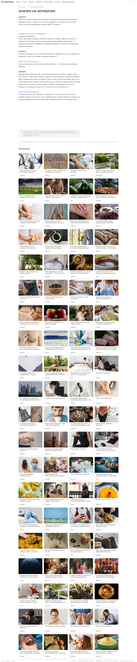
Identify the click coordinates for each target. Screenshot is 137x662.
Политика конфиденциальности (127, 660)
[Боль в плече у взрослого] (106, 621)
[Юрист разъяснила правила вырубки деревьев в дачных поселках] (56, 570)
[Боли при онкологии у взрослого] (56, 393)
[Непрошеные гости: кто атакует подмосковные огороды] (56, 190)
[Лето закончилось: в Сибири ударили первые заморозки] (81, 595)
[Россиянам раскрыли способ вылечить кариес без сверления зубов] (30, 646)
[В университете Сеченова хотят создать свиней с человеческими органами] (106, 241)
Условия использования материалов (86, 660)
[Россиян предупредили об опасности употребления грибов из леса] (81, 418)
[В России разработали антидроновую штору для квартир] (30, 367)
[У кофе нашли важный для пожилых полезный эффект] (56, 241)
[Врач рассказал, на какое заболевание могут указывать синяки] (56, 216)
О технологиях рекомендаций (111, 660)
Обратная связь (99, 660)
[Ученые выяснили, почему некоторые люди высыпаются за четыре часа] (81, 393)
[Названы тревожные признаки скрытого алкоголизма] (56, 494)
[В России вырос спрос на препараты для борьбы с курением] (106, 292)
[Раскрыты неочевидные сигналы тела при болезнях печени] (30, 216)
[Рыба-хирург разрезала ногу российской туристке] (56, 519)
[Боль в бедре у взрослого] (81, 443)
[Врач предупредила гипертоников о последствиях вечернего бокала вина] (56, 469)
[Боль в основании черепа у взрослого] (30, 621)
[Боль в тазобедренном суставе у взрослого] (30, 292)
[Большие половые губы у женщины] (81, 165)
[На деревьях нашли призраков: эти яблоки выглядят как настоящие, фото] (106, 317)
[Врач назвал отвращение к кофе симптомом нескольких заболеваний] (56, 418)
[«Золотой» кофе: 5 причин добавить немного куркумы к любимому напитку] (30, 545)
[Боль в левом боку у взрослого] (81, 469)
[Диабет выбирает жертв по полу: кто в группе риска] (81, 545)
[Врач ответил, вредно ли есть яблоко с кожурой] (56, 317)
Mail (2, 660)
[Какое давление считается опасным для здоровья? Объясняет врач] (30, 165)
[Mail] (2, 2)
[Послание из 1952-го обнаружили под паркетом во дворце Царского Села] (56, 165)
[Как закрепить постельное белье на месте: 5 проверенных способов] (81, 367)
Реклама (13, 660)
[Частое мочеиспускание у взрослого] (106, 418)
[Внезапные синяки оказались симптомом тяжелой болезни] (81, 216)
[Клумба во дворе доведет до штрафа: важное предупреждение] (30, 266)
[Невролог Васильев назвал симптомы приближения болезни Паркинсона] (56, 595)
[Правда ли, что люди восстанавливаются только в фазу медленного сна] (56, 646)
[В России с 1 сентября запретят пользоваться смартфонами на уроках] (81, 519)
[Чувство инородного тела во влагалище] (81, 292)
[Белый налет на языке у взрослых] (56, 621)
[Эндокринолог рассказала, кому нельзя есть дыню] (30, 494)
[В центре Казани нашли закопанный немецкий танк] (30, 418)
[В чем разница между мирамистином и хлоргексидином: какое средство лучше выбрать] (30, 469)
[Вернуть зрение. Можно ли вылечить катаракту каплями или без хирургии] (81, 646)
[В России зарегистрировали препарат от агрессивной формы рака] (30, 519)
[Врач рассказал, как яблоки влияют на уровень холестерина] (106, 190)
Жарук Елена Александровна (36, 33)
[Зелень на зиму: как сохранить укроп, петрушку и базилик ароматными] (106, 165)
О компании (7, 660)
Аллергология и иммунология (35, 6)
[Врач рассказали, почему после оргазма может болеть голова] (30, 317)
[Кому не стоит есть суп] (106, 494)
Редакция (74, 660)
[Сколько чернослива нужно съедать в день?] (56, 292)
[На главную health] (8, 2)
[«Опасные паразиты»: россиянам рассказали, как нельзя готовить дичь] (106, 342)
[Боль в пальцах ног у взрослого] (81, 621)
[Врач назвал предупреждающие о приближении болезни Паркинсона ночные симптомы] (106, 545)
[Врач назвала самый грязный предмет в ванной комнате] (56, 443)
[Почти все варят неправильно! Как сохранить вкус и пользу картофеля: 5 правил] (106, 646)
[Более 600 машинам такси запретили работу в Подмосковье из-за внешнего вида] (106, 469)
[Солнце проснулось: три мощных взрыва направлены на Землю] (106, 595)
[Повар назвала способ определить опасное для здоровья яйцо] (30, 241)
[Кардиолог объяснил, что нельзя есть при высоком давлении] (81, 266)
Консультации (22, 6)
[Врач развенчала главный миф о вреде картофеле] (106, 519)
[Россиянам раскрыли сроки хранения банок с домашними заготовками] (106, 570)
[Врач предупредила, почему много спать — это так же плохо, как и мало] (56, 266)
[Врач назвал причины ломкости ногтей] (56, 545)
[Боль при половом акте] (106, 367)
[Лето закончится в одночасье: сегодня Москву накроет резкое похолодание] (30, 393)
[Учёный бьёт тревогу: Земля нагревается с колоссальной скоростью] (30, 570)
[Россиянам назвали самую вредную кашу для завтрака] (106, 216)
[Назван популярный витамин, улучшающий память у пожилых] (56, 367)
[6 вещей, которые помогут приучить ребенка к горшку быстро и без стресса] (30, 595)
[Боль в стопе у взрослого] (106, 393)
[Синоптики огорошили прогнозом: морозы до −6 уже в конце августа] (81, 494)
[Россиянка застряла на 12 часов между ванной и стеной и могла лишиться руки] (81, 342)
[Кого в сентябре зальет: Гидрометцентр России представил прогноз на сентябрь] (30, 190)
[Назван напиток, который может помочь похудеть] (81, 317)
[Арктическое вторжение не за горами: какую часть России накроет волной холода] (56, 342)
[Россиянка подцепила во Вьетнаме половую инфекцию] (81, 241)
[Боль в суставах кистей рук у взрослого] (30, 443)
